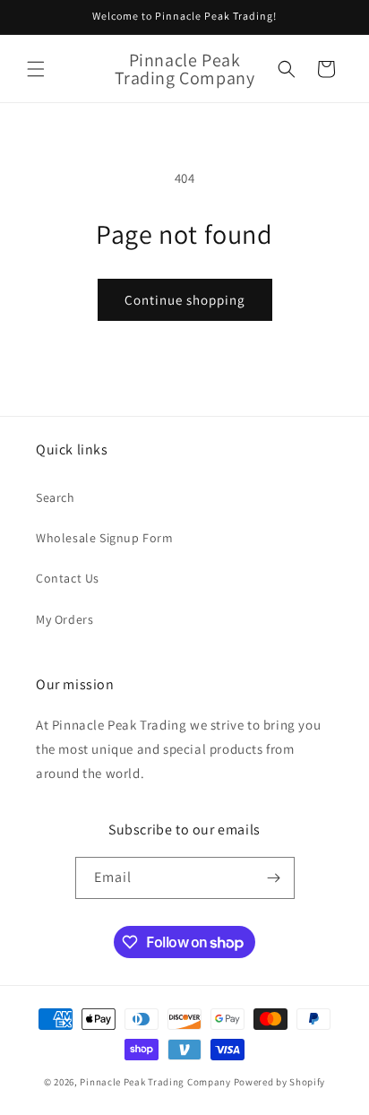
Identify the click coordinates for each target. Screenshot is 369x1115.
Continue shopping (184, 299)
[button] (36, 69)
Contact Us (67, 578)
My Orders (64, 619)
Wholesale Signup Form (105, 538)
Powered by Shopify (280, 1082)
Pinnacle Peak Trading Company (155, 1082)
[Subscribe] (274, 878)
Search (55, 497)
